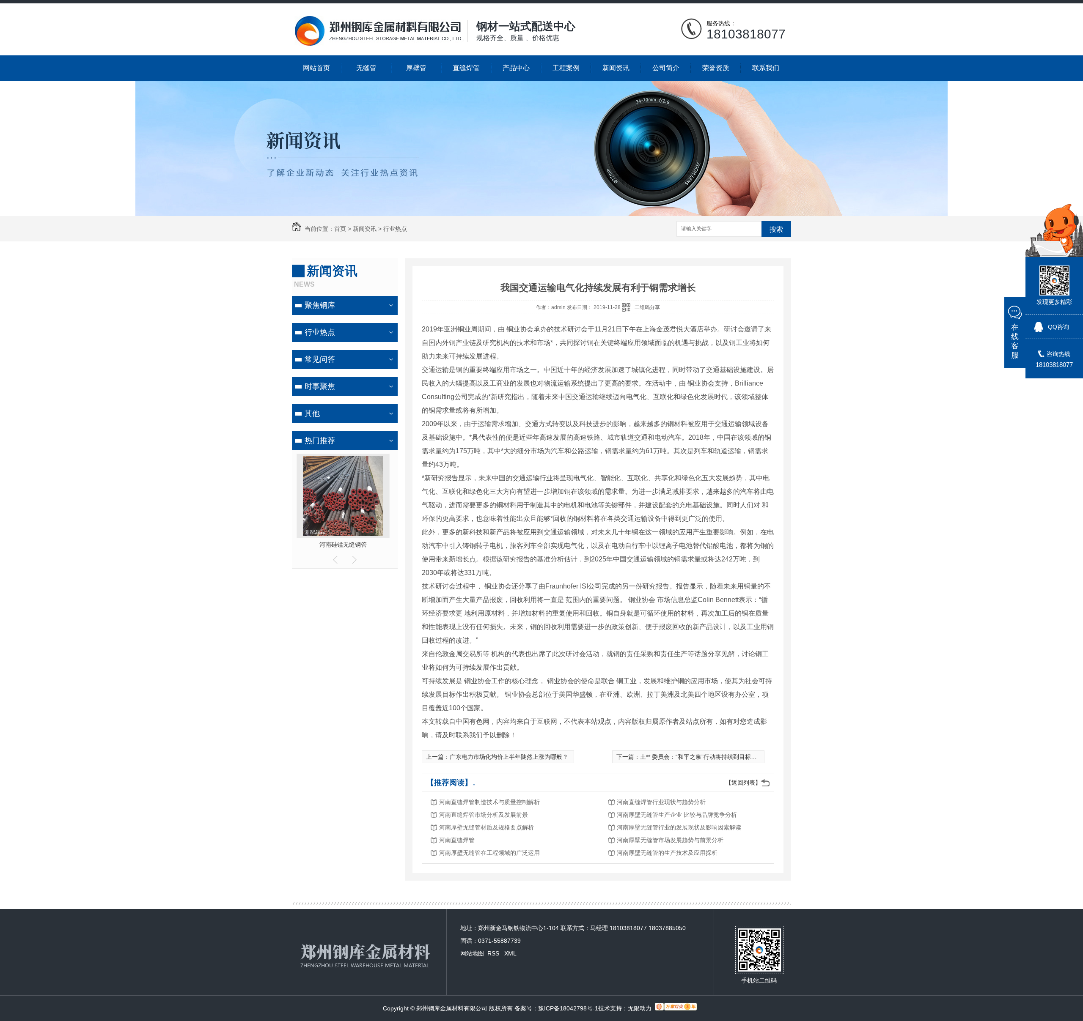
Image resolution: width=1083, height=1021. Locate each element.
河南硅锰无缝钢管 (344, 544)
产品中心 (516, 67)
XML (510, 953)
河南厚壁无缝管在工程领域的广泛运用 (489, 852)
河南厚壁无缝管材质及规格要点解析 (486, 827)
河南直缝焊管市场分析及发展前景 (483, 814)
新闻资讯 (615, 67)
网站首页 (316, 67)
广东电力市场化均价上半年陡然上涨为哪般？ (509, 756)
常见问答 (320, 359)
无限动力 (639, 1008)
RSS (494, 953)
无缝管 (366, 67)
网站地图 (472, 953)
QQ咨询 (1058, 326)
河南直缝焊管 (457, 840)
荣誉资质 (715, 67)
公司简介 (665, 67)
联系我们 (765, 67)
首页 (340, 228)
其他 (312, 413)
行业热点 (395, 228)
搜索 (776, 229)
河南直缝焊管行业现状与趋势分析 (661, 802)
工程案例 (566, 67)
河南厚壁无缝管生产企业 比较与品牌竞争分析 (677, 814)
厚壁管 (416, 67)
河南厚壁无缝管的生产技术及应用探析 (667, 852)
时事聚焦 (320, 386)
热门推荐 (320, 440)
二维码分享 (647, 307)
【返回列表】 (743, 782)
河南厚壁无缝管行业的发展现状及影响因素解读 (679, 827)
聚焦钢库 (320, 305)
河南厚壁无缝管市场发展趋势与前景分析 (670, 840)
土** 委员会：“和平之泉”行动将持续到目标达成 (701, 756)
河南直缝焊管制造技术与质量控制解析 (489, 802)
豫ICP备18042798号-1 (568, 1008)
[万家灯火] (676, 1008)
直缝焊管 (466, 67)
